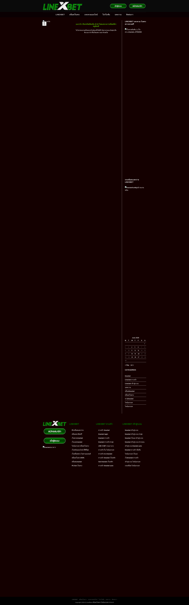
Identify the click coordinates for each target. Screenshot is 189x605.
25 (132, 357)
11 (131, 350)
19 (135, 354)
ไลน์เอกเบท (129, 406)
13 (138, 350)
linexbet (128, 376)
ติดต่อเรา (129, 15)
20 (138, 354)
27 (138, 357)
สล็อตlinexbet (130, 391)
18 (132, 354)
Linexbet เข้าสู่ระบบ (132, 383)
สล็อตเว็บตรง (74, 15)
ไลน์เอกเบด (129, 402)
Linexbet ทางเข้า (131, 379)
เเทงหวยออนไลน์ (91, 15)
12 (135, 350)
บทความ (118, 15)
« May (127, 365)
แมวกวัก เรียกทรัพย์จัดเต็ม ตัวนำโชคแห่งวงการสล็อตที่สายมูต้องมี (96, 25)
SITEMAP (111, 602)
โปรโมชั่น (106, 15)
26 (135, 357)
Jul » (132, 365)
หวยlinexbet (129, 398)
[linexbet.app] (62, 6)
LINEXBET (60, 15)
